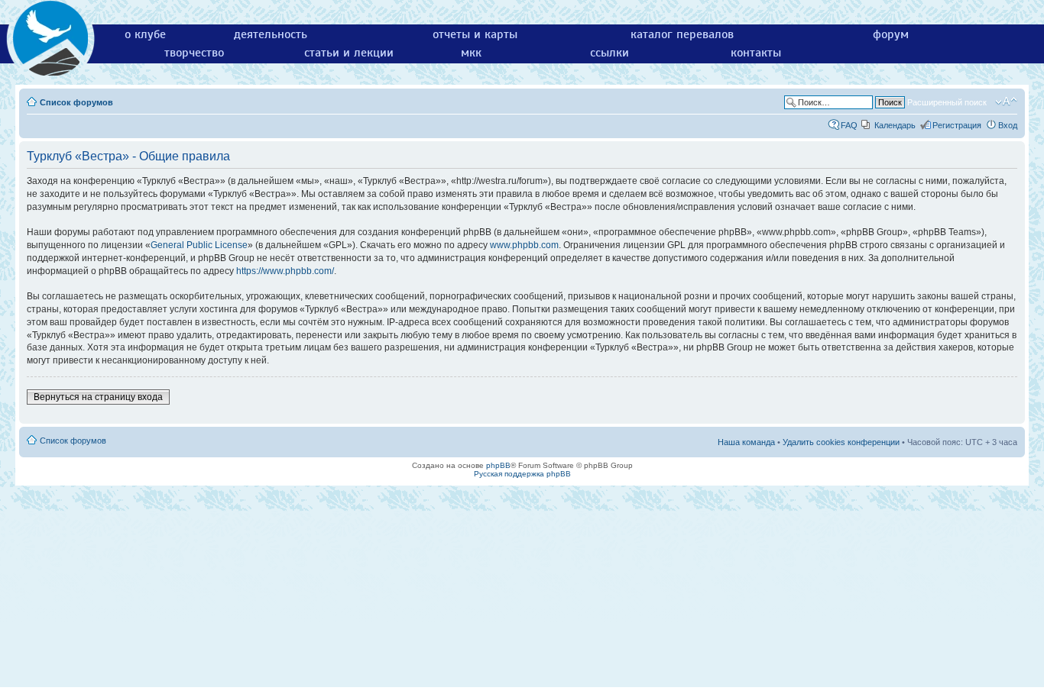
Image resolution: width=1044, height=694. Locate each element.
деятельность (270, 34)
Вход (1007, 125)
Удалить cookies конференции (841, 442)
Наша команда (746, 442)
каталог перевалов (682, 34)
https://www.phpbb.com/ (285, 271)
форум (891, 34)
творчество (194, 52)
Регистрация (956, 125)
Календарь (895, 125)
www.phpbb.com (524, 245)
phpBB (498, 465)
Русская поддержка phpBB (522, 474)
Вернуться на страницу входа (98, 397)
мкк (471, 52)
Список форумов (76, 102)
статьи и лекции (349, 52)
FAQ (849, 125)
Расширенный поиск (947, 102)
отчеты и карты (475, 34)
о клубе (145, 34)
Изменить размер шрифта (1006, 101)
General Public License (199, 245)
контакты (756, 52)
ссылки (609, 52)
